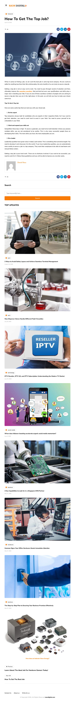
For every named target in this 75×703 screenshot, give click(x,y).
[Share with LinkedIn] (65, 29)
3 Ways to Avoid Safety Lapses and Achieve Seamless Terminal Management (31, 262)
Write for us (26, 693)
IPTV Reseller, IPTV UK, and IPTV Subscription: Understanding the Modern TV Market (34, 376)
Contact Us (8, 693)
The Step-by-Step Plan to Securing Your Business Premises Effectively (29, 606)
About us (16, 693)
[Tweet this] (61, 29)
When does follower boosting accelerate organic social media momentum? (30, 434)
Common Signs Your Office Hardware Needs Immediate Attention (27, 548)
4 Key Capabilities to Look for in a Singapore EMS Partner (24, 491)
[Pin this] (68, 29)
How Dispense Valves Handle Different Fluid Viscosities (24, 319)
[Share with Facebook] (58, 29)
